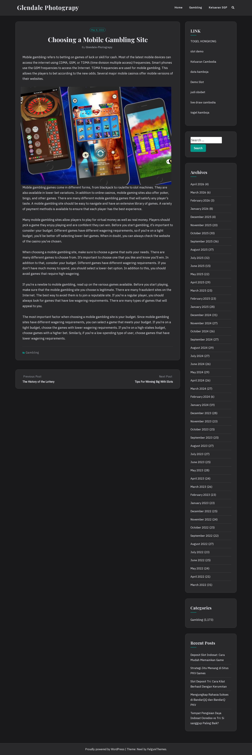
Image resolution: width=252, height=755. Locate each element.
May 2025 (196, 274)
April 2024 (197, 380)
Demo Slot (197, 82)
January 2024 (199, 405)
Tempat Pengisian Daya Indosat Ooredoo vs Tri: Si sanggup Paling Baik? (207, 718)
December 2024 (200, 315)
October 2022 (199, 527)
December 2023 (200, 413)
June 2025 (197, 266)
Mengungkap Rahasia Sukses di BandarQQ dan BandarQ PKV (209, 700)
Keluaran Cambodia (203, 62)
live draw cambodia (203, 102)
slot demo (196, 51)
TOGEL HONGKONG (203, 41)
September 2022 (201, 536)
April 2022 (197, 576)
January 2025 (199, 307)
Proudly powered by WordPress (104, 749)
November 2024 (201, 323)
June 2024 (197, 364)
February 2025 (200, 298)
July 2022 (196, 552)
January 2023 (199, 503)
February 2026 (200, 200)
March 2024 (198, 389)
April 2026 (197, 184)
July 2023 (196, 454)
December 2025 (200, 217)
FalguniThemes (156, 749)
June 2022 (197, 560)
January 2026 (199, 209)
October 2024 (199, 331)
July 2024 (196, 356)
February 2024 (200, 397)
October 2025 (199, 233)
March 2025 (198, 290)
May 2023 (196, 470)
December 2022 (200, 511)
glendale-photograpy (99, 47)
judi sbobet (197, 92)
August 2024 (199, 348)
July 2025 (196, 258)
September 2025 (201, 241)
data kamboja (199, 72)
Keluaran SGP (218, 7)
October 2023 (199, 429)
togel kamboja (199, 112)
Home (179, 7)
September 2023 (201, 437)
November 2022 (201, 519)
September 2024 (201, 339)
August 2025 (199, 249)
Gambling (195, 7)
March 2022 (198, 585)
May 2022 (196, 568)
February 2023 (200, 495)
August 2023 (199, 446)
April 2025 (197, 282)
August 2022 (199, 544)
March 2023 (198, 487)
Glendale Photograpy (48, 7)
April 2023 (197, 478)
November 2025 (201, 225)
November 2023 (201, 421)
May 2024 (196, 372)
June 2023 (197, 462)
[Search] (233, 7)
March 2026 (198, 192)
